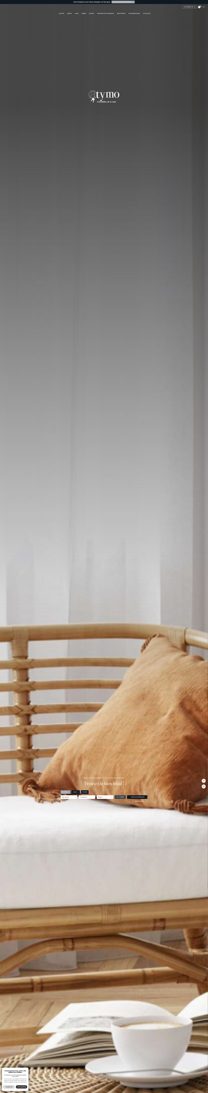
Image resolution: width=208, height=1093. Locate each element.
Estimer (84, 792)
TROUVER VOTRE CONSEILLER (105, 13)
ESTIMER (91, 13)
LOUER (76, 13)
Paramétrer (9, 1087)
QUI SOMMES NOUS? (134, 13)
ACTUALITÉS (146, 13)
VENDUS (69, 13)
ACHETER (61, 13)
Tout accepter (21, 1087)
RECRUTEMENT (121, 13)
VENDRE (83, 13)
